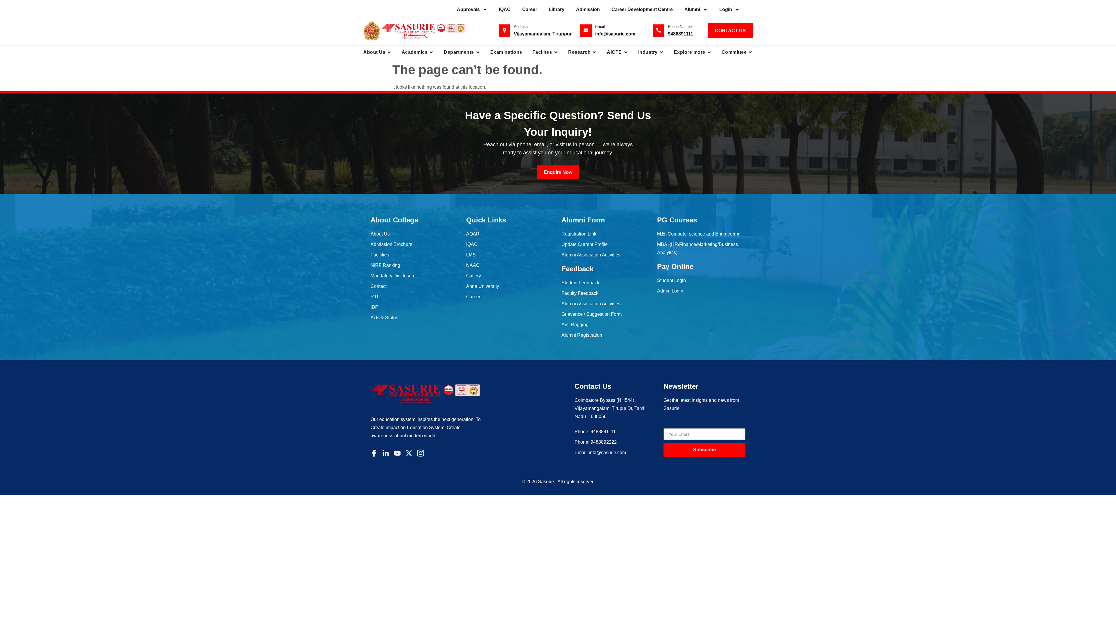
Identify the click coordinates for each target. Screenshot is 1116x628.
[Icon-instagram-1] (420, 453)
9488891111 (680, 33)
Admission (588, 9)
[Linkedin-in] (385, 453)
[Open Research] (594, 52)
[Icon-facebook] (374, 453)
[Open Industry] (661, 52)
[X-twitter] (408, 453)
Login (725, 9)
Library (556, 9)
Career (529, 9)
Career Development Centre (642, 9)
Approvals (468, 9)
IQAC (505, 9)
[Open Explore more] (709, 52)
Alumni (692, 9)
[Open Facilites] (555, 52)
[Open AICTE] (625, 52)
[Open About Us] (389, 52)
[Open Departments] (477, 52)
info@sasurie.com (615, 33)
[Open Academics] (431, 52)
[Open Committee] (750, 52)
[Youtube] (397, 453)
